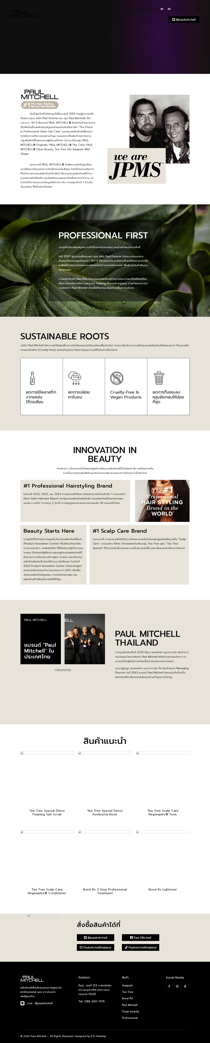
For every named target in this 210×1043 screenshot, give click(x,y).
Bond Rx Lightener (163, 890)
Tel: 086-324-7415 (91, 1001)
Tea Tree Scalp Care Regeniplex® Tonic (162, 812)
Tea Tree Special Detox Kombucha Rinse (105, 812)
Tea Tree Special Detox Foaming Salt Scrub (47, 812)
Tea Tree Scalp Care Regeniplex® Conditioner (47, 891)
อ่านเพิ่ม (47, 823)
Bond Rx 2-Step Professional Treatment (105, 891)
